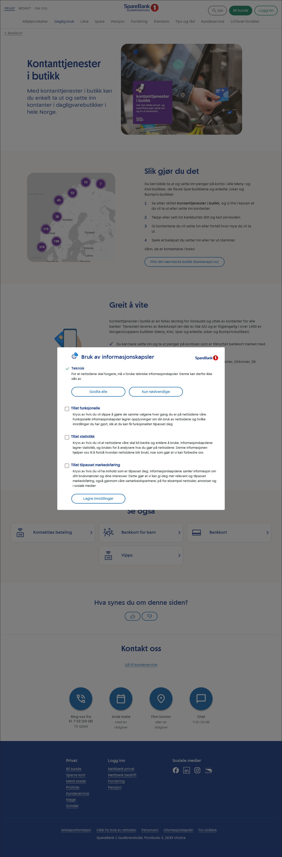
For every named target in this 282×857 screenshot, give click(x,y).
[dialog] (141, 428)
